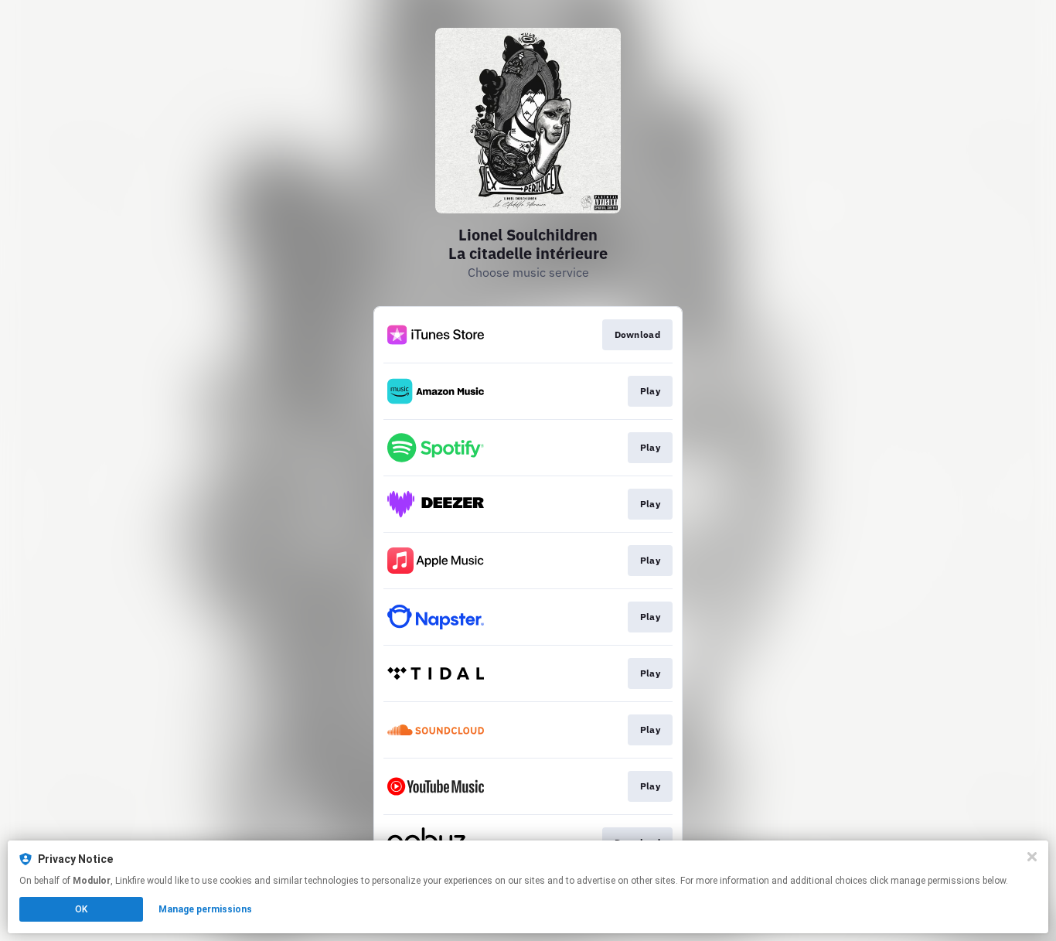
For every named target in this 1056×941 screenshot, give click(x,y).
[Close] (1032, 856)
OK (81, 909)
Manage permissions (205, 909)
